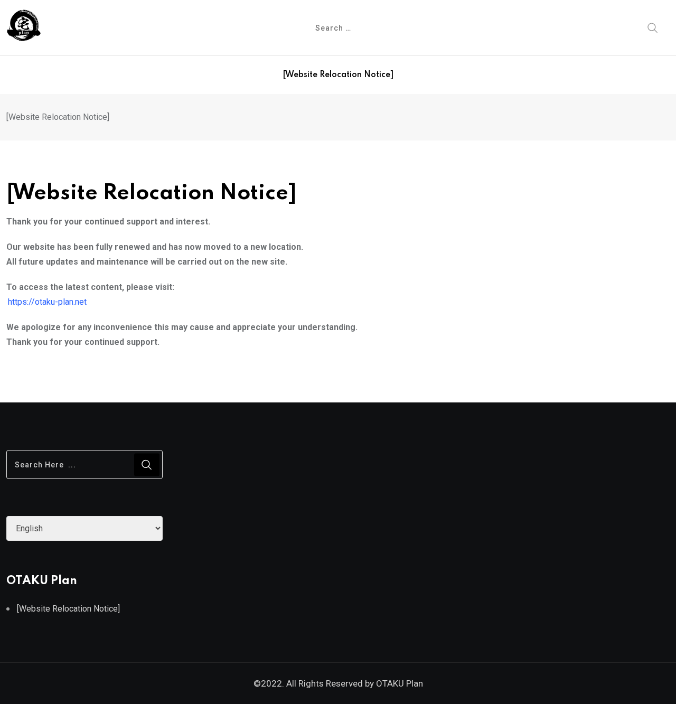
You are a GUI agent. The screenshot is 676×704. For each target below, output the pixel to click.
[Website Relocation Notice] (338, 75)
